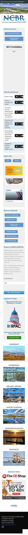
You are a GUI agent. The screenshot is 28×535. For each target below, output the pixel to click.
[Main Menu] (1, 1)
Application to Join (14, 381)
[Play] (17, 96)
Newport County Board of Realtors (13, 1)
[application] (19, 96)
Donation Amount (8, 278)
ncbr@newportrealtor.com (9, 524)
